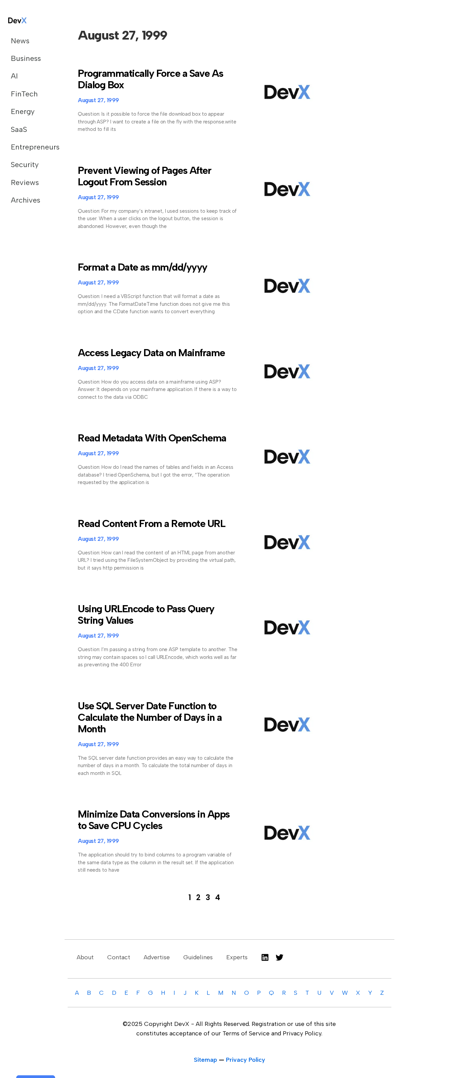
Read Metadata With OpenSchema (152, 438)
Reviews (25, 182)
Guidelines (198, 957)
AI (14, 76)
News (20, 40)
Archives (25, 200)
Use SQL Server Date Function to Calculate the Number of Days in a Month (150, 717)
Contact (118, 957)
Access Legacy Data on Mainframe (151, 352)
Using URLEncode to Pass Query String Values (146, 614)
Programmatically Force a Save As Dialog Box (150, 79)
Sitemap (205, 1059)
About (85, 957)
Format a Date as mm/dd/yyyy (142, 267)
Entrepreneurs (30, 147)
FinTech (24, 93)
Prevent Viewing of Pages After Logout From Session (144, 176)
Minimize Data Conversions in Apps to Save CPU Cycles (154, 820)
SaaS (19, 129)
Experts (237, 957)
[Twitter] (279, 957)
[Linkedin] (265, 957)
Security (25, 164)
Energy (22, 111)
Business (26, 58)
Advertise (157, 957)
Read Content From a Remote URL (151, 523)
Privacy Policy (245, 1059)
